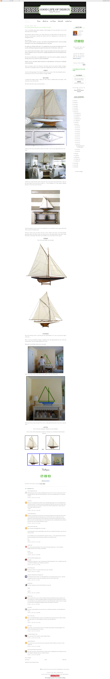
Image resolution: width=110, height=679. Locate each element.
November (77, 115)
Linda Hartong (30, 567)
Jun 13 (77, 142)
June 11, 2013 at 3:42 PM (34, 646)
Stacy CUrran (30, 615)
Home (46, 659)
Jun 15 (77, 140)
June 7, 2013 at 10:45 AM (34, 622)
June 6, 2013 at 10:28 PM (34, 612)
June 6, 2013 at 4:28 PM (34, 592)
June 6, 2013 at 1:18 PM (34, 571)
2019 (75, 100)
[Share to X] (42, 483)
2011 (75, 165)
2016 (75, 106)
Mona (29, 625)
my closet (81, 90)
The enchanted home (31, 490)
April (76, 155)
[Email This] (40, 483)
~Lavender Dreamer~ (31, 634)
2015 (75, 108)
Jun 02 (77, 151)
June (76, 124)
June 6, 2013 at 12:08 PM (34, 554)
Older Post (64, 659)
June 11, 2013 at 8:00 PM (34, 654)
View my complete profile (80, 34)
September (77, 118)
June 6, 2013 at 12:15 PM (34, 564)
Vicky (29, 607)
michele (29, 583)
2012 (75, 163)
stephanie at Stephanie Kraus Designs (34, 574)
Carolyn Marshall (31, 513)
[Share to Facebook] (43, 483)
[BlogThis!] (41, 483)
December (77, 113)
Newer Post (27, 659)
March (76, 157)
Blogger (81, 171)
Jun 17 (77, 136)
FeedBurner (81, 82)
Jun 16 (77, 138)
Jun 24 (77, 129)
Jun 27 (77, 127)
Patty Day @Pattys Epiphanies (33, 557)
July (76, 122)
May (76, 153)
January (76, 160)
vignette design (30, 641)
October (76, 116)
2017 (75, 104)
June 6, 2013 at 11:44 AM (34, 523)
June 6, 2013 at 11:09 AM (34, 510)
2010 (75, 166)
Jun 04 (77, 149)
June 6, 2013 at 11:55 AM (34, 541)
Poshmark (79, 91)
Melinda (29, 596)
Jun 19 (77, 135)
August (76, 120)
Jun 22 (77, 131)
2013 (75, 111)
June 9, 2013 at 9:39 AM (34, 630)
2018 (75, 102)
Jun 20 (77, 133)
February (77, 159)
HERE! (49, 73)
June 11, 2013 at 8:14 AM (34, 637)
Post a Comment (28, 657)
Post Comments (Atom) (34, 662)
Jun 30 (77, 125)
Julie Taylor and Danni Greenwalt (34, 649)
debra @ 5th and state (31, 526)
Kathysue (81, 31)
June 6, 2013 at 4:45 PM (34, 604)
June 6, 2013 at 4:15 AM (34, 497)
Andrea (29, 545)
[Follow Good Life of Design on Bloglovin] (45, 481)
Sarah (29, 500)
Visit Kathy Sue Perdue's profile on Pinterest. (55, 674)
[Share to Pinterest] (44, 483)
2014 (75, 109)
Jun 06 (77, 144)
